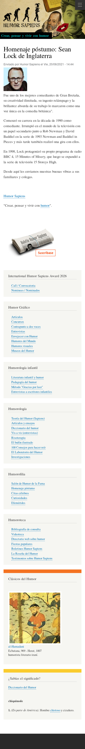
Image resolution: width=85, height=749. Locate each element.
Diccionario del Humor (22, 687)
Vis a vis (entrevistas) (24, 433)
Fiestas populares (21, 544)
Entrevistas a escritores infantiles (31, 392)
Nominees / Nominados (25, 290)
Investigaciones (20, 457)
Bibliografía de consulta (26, 529)
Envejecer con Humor (24, 336)
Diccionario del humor (24, 428)
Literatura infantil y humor (27, 377)
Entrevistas (18, 331)
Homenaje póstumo (23, 488)
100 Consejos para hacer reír (28, 447)
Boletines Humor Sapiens (26, 549)
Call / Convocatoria (23, 286)
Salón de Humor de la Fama (28, 483)
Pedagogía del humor (24, 382)
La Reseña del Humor (24, 554)
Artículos (17, 317)
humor (45, 205)
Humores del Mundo (23, 341)
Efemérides (18, 503)
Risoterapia (18, 438)
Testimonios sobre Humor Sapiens (31, 558)
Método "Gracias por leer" (27, 387)
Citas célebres (20, 493)
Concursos (17, 322)
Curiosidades (19, 498)
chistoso (55, 710)
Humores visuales (22, 346)
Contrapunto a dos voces (26, 327)
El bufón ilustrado (22, 442)
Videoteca (17, 534)
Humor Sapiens (14, 195)
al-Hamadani (16, 646)
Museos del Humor (22, 351)
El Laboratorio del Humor (26, 452)
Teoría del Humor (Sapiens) (28, 418)
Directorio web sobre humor (28, 539)
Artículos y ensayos (23, 423)
